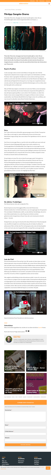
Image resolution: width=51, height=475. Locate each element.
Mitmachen (32, 0)
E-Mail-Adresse (9, 431)
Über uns (4, 460)
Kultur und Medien (16, 9)
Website (7, 437)
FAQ (37, 0)
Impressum (48, 0)
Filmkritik (20, 396)
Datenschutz (42, 0)
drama (13, 396)
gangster (24, 396)
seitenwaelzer (43, 396)
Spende (40, 327)
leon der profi (29, 396)
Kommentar (8, 410)
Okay (48, 468)
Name (7, 425)
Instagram (36, 460)
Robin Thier (15, 22)
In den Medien (5, 464)
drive (16, 396)
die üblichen (9, 396)
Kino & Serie (8, 9)
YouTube (36, 464)
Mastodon (36, 462)
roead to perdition (36, 396)
